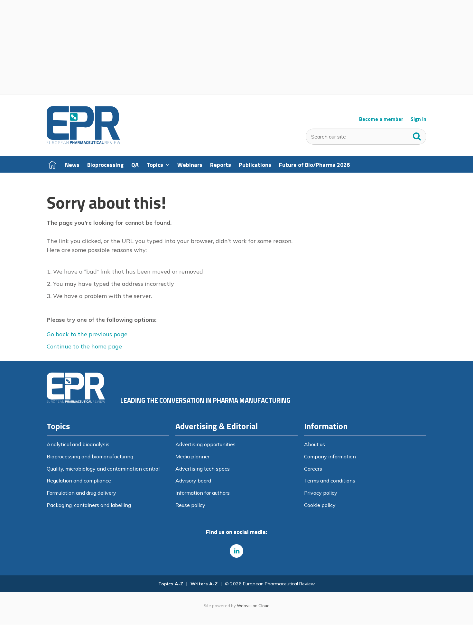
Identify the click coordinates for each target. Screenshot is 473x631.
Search (417, 135)
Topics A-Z (170, 584)
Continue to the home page (84, 346)
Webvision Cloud (253, 605)
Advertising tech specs (202, 468)
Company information (330, 456)
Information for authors (202, 493)
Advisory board (193, 480)
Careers (313, 468)
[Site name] (83, 142)
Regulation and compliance (79, 480)
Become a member (381, 119)
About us (314, 444)
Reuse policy (190, 505)
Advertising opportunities (205, 444)
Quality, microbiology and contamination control (103, 468)
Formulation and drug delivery (81, 493)
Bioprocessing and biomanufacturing (90, 456)
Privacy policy (320, 493)
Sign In (418, 119)
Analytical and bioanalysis (78, 444)
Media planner (192, 456)
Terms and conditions (329, 480)
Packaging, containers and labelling (89, 505)
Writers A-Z (204, 584)
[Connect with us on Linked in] (236, 551)
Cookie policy (320, 505)
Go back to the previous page (87, 334)
